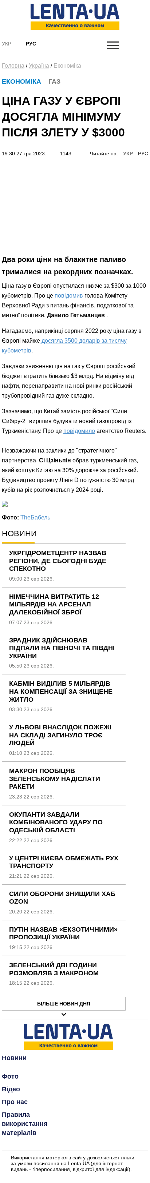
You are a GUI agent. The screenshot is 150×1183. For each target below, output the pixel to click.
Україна (39, 66)
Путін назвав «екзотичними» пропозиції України (63, 933)
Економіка (67, 66)
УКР (128, 153)
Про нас (15, 1102)
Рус (31, 44)
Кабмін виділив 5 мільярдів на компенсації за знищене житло (60, 691)
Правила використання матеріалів (25, 1123)
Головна (13, 66)
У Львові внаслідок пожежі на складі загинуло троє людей (60, 735)
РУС (143, 153)
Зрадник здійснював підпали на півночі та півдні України (62, 648)
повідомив (69, 295)
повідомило (79, 431)
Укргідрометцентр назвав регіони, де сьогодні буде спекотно (57, 560)
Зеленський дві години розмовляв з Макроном (54, 969)
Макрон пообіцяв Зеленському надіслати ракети (54, 778)
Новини (14, 1057)
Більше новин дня (63, 1004)
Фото (10, 1076)
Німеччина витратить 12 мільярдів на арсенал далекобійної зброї (54, 604)
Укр (6, 44)
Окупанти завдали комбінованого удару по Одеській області (56, 822)
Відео (11, 1089)
